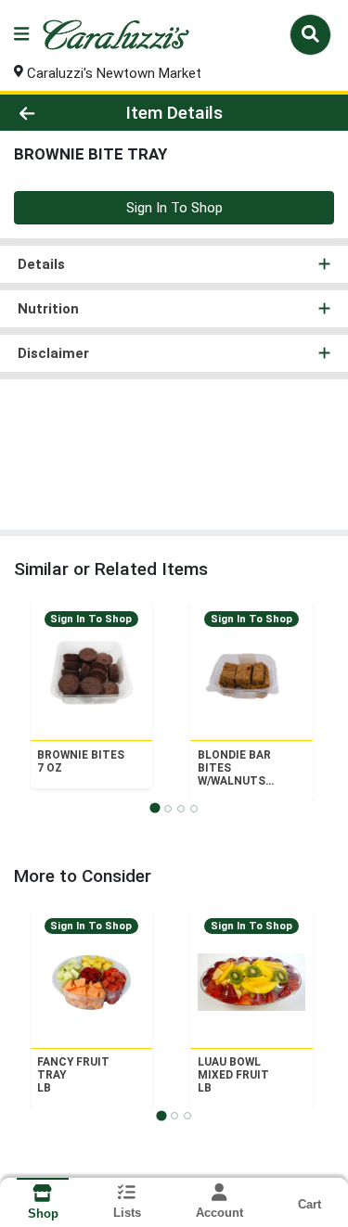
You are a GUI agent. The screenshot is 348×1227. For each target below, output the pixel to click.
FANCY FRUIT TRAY (73, 1074)
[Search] (310, 34)
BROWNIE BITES (80, 761)
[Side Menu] (21, 35)
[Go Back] (54, 112)
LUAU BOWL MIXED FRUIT (233, 1074)
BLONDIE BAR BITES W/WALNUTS (234, 767)
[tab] (154, 808)
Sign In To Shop (174, 207)
